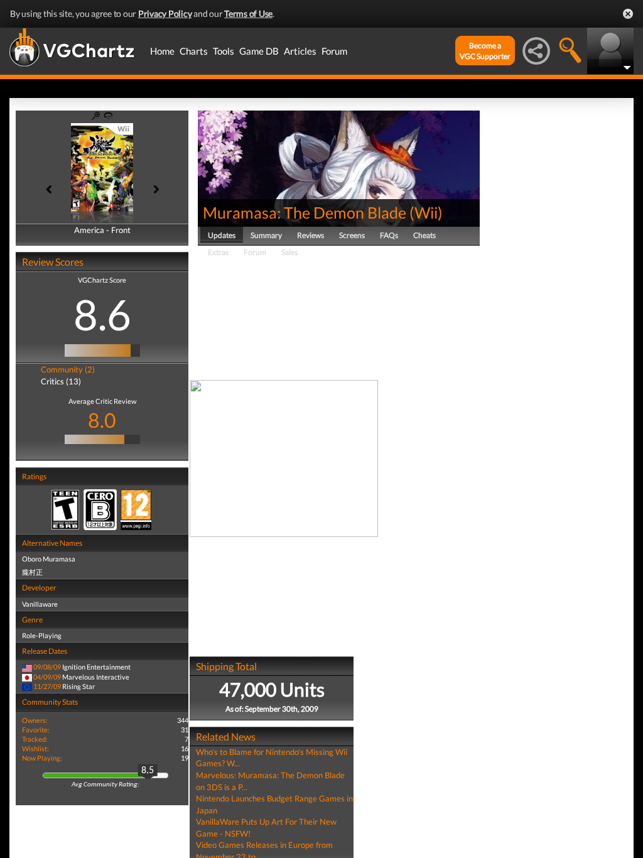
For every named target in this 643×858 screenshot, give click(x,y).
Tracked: (35, 739)
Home (162, 51)
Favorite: (36, 729)
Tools (223, 51)
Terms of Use (248, 13)
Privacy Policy (165, 13)
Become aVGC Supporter (485, 51)
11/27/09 (47, 686)
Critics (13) (61, 381)
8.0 (102, 420)
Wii (426, 212)
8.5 (147, 771)
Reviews (310, 235)
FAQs (389, 235)
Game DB (259, 51)
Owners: (35, 720)
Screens (352, 235)
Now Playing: (42, 758)
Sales (289, 252)
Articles (300, 51)
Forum (334, 51)
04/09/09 (47, 677)
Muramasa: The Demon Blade (304, 212)
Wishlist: (35, 748)
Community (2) (68, 369)
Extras (218, 252)
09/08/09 (47, 667)
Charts (194, 51)
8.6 (102, 314)
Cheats (424, 235)
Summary (266, 235)
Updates (221, 235)
